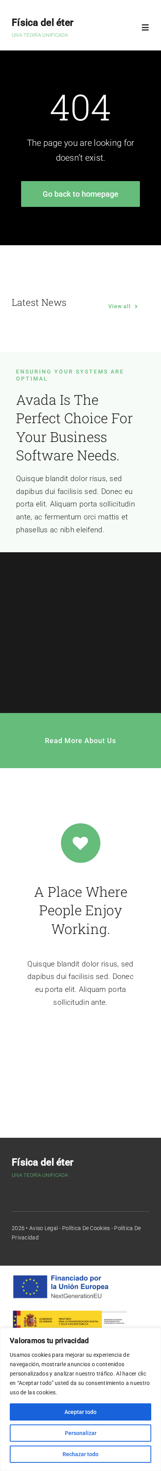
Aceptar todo (80, 1412)
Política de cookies (86, 1228)
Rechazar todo (80, 1454)
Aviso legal (43, 1228)
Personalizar (81, 1433)
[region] (80, 1399)
